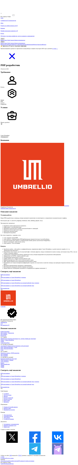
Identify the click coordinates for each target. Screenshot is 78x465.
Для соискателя (8, 415)
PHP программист (5, 274)
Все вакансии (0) (11, 208)
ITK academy (4, 333)
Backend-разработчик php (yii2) (9, 358)
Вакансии (3, 44)
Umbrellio (66, 205)
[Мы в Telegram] (34, 454)
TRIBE (2, 365)
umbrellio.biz (4, 208)
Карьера (8, 463)
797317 (20, 455)
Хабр (2, 463)
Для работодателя (8, 416)
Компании (30, 44)
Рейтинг (35, 44)
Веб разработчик (5, 288)
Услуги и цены (7, 395)
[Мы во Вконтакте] (57, 442)
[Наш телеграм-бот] (57, 454)
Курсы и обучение (17, 44)
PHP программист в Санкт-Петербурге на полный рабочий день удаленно (20, 283)
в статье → (55, 48)
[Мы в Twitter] (12, 442)
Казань (11, 360)
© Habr (2, 456)
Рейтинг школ (7, 408)
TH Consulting (4, 354)
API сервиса (7, 417)
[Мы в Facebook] (34, 442)
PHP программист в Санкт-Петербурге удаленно (13, 277)
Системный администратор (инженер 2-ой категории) (15, 346)
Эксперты (24, 44)
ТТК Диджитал (5, 360)
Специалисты (9, 44)
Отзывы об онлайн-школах (11, 407)
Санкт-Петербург (9, 340)
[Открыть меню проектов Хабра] (1, 13)
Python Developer (5, 331)
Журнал (44, 44)
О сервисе (6, 393)
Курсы (12, 463)
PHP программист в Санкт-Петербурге (11, 280)
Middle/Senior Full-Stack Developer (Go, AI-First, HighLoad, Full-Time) (18, 338)
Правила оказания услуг (10, 425)
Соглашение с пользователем (11, 424)
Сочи (15, 347)
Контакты (6, 401)
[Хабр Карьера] (6, 15)
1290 (10, 455)
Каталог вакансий (8, 397)
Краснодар (11, 333)
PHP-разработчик (5, 364)
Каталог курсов (8, 399)
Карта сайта (7, 400)
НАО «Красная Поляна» (7, 347)
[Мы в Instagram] (12, 454)
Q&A (4, 463)
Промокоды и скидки (9, 409)
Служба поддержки (9, 419)
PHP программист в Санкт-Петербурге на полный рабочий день (17, 285)
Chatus (2, 340)
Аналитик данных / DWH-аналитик (10, 353)
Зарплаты (39, 44)
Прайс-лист (7, 427)
